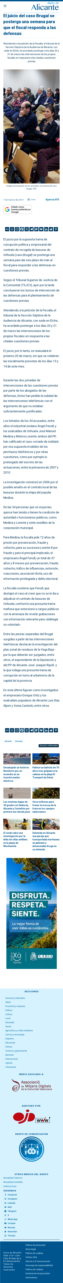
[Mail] (5, 1207)
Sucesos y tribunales (49, 746)
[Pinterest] (56, 229)
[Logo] (45, 6)
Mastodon (12, 1231)
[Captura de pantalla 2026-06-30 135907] (31, 913)
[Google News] (7, 229)
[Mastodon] (36, 229)
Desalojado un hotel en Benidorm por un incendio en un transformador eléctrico (16, 774)
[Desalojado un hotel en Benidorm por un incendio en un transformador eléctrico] (17, 758)
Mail (10, 1207)
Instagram (12, 1199)
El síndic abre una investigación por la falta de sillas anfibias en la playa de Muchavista (15, 839)
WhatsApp (12, 1219)
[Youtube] (5, 1224)
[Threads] (5, 1236)
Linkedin (11, 1203)
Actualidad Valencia (12, 1178)
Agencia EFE (52, 199)
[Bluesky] (41, 229)
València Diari (9, 1186)
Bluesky (11, 1227)
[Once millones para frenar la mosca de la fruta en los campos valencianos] (46, 793)
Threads (11, 1236)
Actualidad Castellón (13, 1182)
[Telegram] (31, 229)
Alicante (8, 741)
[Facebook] (22, 229)
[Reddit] (51, 229)
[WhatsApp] (5, 1219)
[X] (27, 229)
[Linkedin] (46, 229)
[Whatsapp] (12, 229)
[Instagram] (17, 229)
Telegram (12, 1211)
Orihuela (18, 741)
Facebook (12, 1195)
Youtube (11, 1223)
